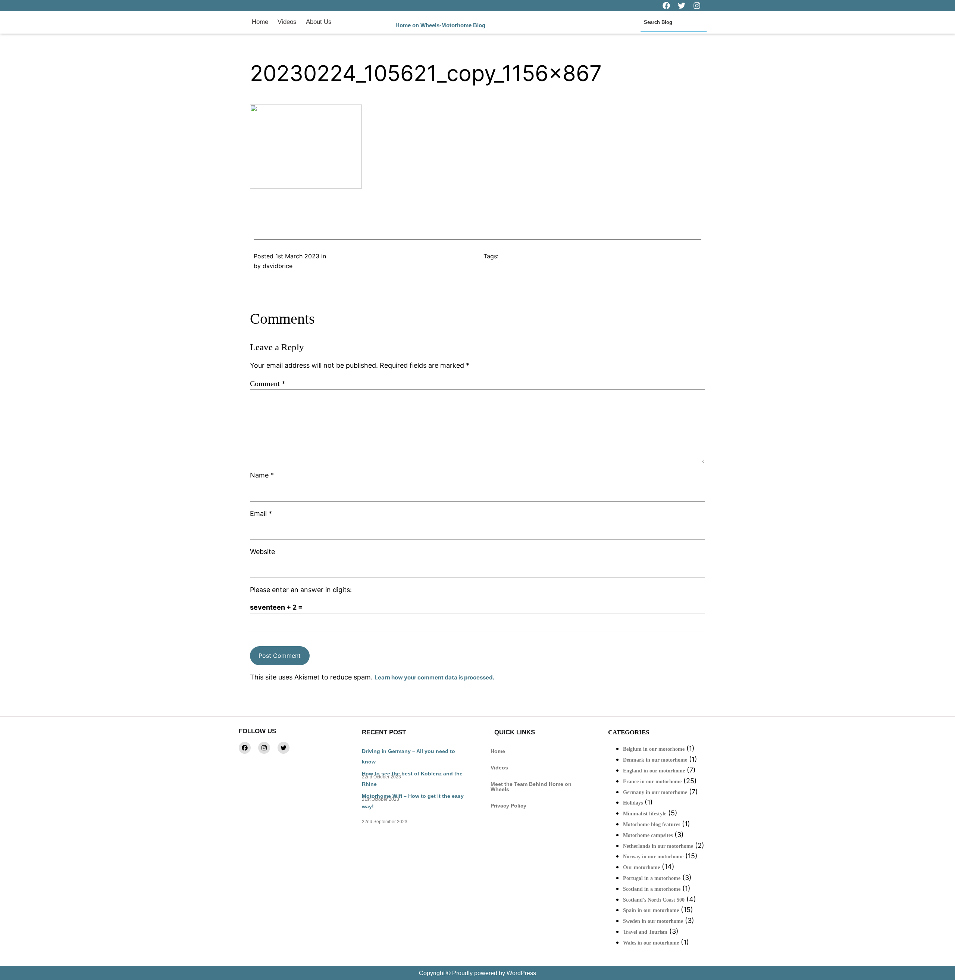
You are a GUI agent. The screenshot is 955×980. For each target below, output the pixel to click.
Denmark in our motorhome (655, 760)
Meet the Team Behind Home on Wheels (531, 786)
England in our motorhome (654, 771)
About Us (319, 21)
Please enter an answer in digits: (301, 590)
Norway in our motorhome (653, 856)
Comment (267, 383)
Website (262, 552)
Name (262, 475)
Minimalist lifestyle (644, 813)
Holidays (633, 803)
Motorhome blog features (651, 824)
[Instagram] (264, 748)
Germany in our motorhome (655, 792)
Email (261, 513)
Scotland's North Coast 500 (654, 900)
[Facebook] (245, 748)
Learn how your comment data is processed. (434, 677)
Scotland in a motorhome (651, 889)
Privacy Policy (508, 806)
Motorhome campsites (648, 835)
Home (260, 21)
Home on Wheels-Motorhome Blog (440, 25)
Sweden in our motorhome (653, 921)
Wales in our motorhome (651, 943)
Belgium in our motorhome (654, 749)
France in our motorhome (652, 781)
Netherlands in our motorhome (658, 846)
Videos (287, 21)
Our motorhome (641, 867)
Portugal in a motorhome (651, 878)
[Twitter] (283, 748)
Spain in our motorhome (651, 910)
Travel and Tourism (645, 932)
